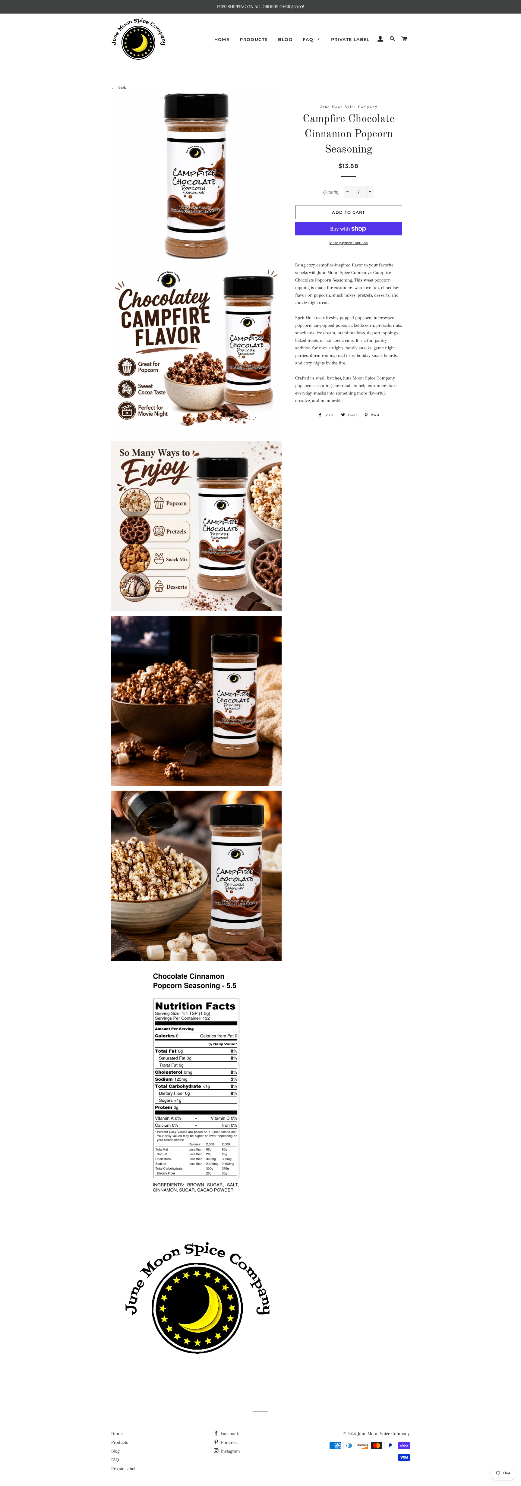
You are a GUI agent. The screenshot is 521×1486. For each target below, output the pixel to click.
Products (254, 39)
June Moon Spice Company (384, 1433)
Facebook (229, 1433)
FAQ (309, 39)
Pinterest (229, 1442)
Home (222, 39)
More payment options (348, 243)
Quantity (331, 192)
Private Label (350, 39)
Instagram (230, 1451)
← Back (118, 87)
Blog (285, 39)
